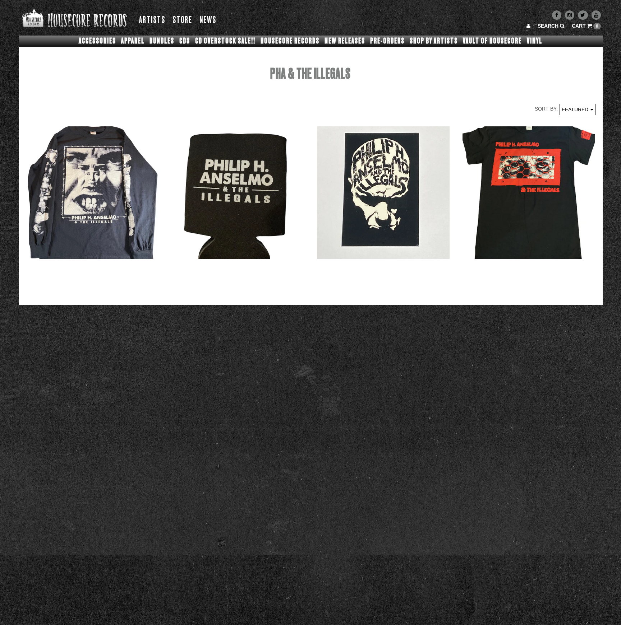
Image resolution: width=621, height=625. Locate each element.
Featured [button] (576, 109)
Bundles (162, 41)
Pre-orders (387, 41)
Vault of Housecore (492, 41)
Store (182, 20)
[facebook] (556, 15)
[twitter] (583, 15)
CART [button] (585, 26)
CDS (184, 41)
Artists (152, 20)
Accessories (97, 41)
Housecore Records (290, 41)
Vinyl (534, 41)
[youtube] (596, 15)
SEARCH (549, 26)
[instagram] (569, 15)
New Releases (345, 41)
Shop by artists (434, 41)
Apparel (132, 41)
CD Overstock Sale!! (225, 41)
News (207, 20)
